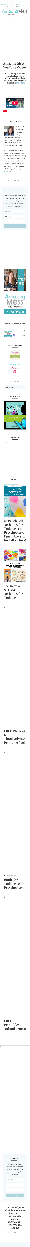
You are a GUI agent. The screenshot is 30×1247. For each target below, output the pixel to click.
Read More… (8, 171)
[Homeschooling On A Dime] (15, 372)
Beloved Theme (20, 1244)
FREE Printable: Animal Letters (15, 1025)
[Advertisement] (15, 41)
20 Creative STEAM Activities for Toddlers (13, 592)
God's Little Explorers (12, 6)
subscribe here (19, 83)
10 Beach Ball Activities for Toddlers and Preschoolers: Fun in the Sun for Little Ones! (15, 530)
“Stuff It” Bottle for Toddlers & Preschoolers (13, 882)
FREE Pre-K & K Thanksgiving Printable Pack (15, 737)
